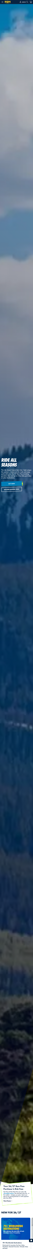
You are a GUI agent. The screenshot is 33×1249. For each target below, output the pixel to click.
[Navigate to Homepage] (7, 3)
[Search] (27, 2)
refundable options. (8, 1193)
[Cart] (29, 2)
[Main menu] (2, 2)
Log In (24, 2)
